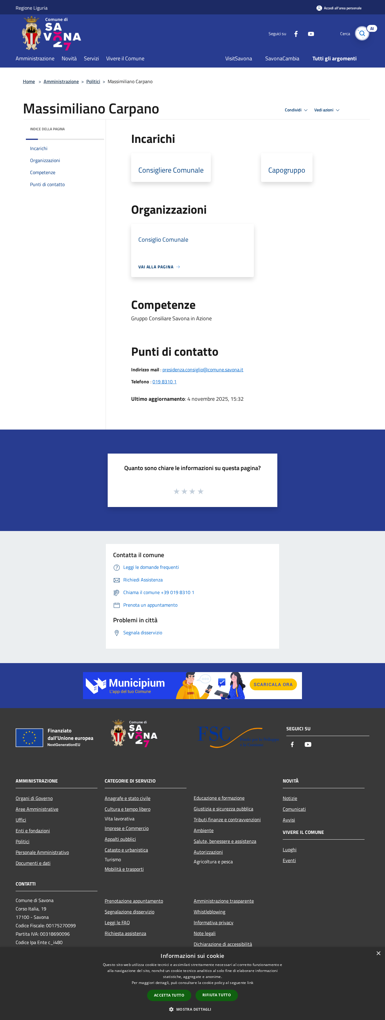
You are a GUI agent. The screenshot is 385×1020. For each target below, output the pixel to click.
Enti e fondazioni (33, 830)
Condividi (293, 110)
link (250, 982)
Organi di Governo (34, 798)
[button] (192, 1009)
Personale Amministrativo (42, 852)
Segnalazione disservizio (129, 911)
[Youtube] (309, 33)
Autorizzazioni (208, 852)
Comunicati (294, 809)
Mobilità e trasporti (124, 869)
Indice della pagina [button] (47, 129)
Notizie (290, 798)
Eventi (289, 860)
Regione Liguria (32, 7)
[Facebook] (294, 33)
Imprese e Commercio (127, 828)
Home (29, 81)
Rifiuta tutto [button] (216, 994)
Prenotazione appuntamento (134, 900)
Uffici (21, 819)
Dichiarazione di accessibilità (223, 944)
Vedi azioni (324, 110)
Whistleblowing (209, 911)
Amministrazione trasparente (224, 900)
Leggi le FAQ (117, 922)
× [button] (378, 953)
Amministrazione (61, 81)
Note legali (205, 933)
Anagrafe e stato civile (127, 798)
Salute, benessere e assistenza (225, 841)
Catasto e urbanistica (126, 849)
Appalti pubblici (120, 839)
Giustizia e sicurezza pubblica (223, 808)
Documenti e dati (33, 863)
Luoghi (290, 849)
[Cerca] (362, 33)
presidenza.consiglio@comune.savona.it (202, 369)
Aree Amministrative (37, 809)
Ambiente (204, 830)
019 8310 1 (164, 381)
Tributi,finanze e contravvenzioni (227, 819)
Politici (93, 81)
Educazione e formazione (219, 797)
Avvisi (289, 819)
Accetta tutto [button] (169, 995)
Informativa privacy (213, 922)
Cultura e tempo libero (127, 809)
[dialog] (192, 983)
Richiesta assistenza (125, 933)
